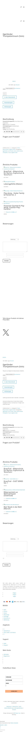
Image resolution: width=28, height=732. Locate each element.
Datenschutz (15, 706)
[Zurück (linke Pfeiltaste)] (0, 731)
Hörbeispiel (7, 107)
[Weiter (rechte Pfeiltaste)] (1, 731)
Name (4, 254)
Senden (6, 261)
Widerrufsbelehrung (8, 708)
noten (15, 151)
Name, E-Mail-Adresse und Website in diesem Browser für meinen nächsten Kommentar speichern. (13, 560)
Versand (17, 84)
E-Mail (4, 256)
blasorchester (20, 151)
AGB (20, 706)
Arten (4, 89)
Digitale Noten (12, 149)
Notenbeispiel (8, 102)
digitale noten (14, 152)
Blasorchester (6, 149)
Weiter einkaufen (14, 723)
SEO (14, 713)
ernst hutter (10, 151)
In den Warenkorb (9, 97)
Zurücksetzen (17, 88)
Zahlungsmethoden (18, 708)
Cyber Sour (18, 713)
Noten (18, 147)
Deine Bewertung (6, 239)
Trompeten (5, 152)
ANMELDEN (14, 691)
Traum (9, 152)
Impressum (8, 706)
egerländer (5, 151)
